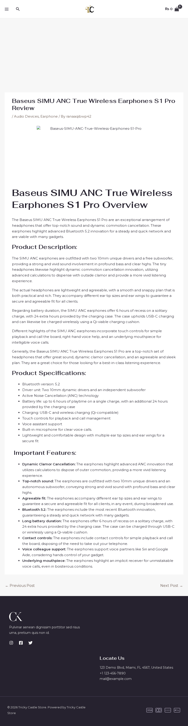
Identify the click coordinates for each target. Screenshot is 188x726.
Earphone (49, 116)
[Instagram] (11, 643)
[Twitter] (30, 643)
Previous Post (20, 585)
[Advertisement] (94, 53)
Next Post (171, 585)
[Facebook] (21, 643)
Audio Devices (26, 116)
